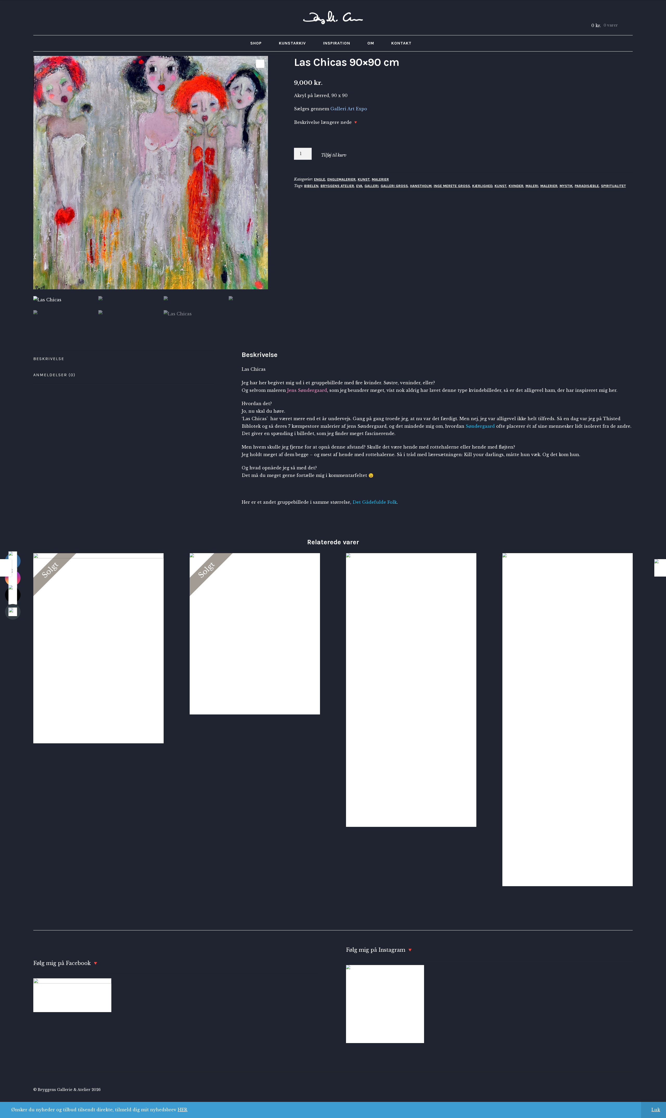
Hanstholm (421, 186)
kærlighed (482, 186)
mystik (566, 186)
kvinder (516, 186)
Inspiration (336, 43)
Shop (256, 43)
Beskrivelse (48, 358)
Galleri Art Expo (348, 108)
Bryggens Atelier (337, 186)
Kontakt (401, 43)
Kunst (364, 179)
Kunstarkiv (292, 43)
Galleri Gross (394, 186)
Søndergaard (480, 426)
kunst (501, 186)
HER (182, 1109)
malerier (549, 186)
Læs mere (98, 648)
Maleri (532, 186)
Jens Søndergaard (307, 390)
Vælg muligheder (411, 689)
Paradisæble (587, 186)
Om (370, 43)
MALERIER (380, 179)
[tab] (124, 359)
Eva (359, 186)
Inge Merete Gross (452, 186)
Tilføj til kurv (333, 155)
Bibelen (311, 186)
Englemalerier (341, 179)
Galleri (371, 186)
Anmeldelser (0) (54, 374)
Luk (655, 1109)
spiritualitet (613, 186)
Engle (319, 179)
